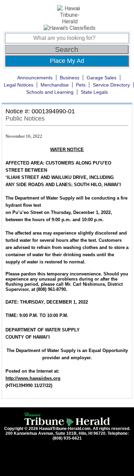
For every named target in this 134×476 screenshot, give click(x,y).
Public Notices (25, 118)
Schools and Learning (50, 92)
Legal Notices (18, 85)
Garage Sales (101, 77)
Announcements (35, 77)
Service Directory (111, 85)
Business (69, 77)
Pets (81, 85)
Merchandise (55, 85)
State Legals (94, 92)
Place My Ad (67, 60)
